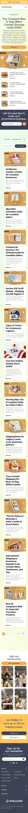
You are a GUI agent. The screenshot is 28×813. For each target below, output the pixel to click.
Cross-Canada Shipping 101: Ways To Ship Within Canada (13, 480)
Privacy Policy (20, 806)
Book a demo (14, 737)
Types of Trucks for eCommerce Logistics (14, 328)
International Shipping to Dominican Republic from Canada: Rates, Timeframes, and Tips (14, 564)
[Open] (7, 676)
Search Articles (20, 146)
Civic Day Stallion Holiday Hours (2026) (14, 363)
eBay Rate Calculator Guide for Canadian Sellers (14, 213)
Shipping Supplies (5, 781)
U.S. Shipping (17, 772)
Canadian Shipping (6, 775)
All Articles (7, 139)
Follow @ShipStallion (14, 663)
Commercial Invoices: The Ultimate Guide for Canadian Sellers (15, 251)
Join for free (14, 733)
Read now (14, 47)
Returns (16, 777)
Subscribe (24, 124)
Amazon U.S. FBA (5, 777)
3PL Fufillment (5, 772)
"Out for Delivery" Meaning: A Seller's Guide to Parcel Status (15, 520)
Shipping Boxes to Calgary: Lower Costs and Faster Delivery (15, 440)
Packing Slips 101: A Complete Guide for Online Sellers (15, 402)
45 (18, 634)
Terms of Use (4, 808)
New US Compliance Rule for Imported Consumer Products (14, 609)
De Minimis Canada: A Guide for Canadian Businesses (14, 173)
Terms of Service (11, 806)
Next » (23, 633)
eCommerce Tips (16, 139)
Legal (10, 808)
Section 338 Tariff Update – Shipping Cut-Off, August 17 (15, 291)
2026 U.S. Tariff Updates (14, 2)
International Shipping (19, 775)
